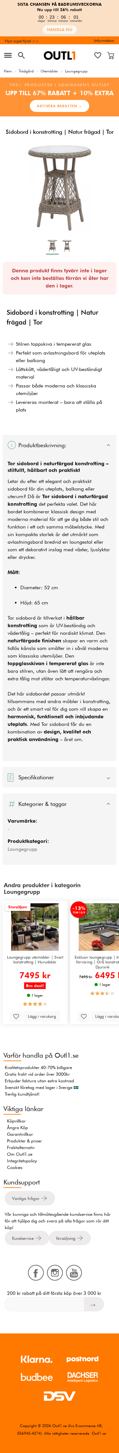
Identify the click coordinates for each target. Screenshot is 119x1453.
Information (104, 40)
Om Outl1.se (19, 1154)
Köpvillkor (16, 1120)
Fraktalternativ (21, 1147)
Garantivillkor (20, 1134)
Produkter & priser (24, 1140)
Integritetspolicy (22, 1160)
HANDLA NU (59, 29)
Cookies (15, 1167)
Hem (8, 71)
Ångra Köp (17, 1127)
